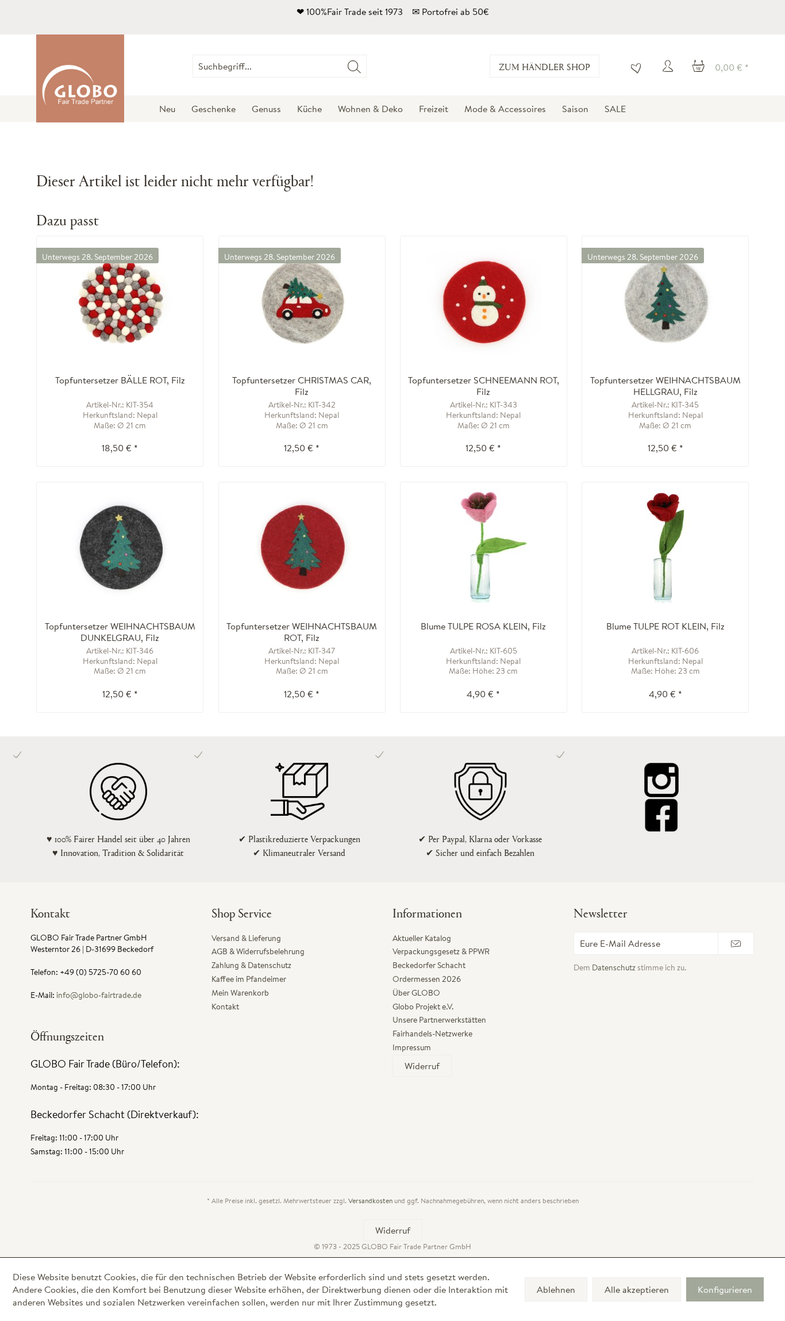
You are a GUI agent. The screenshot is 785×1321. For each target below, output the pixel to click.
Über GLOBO (416, 993)
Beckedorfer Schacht (428, 965)
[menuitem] (366, 66)
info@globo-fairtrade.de (98, 995)
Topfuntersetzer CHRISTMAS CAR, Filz (301, 385)
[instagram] (661, 780)
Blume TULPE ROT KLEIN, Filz (665, 626)
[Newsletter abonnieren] (736, 943)
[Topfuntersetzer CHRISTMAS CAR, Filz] (302, 299)
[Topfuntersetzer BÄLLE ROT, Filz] (120, 299)
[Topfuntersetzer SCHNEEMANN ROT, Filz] (483, 299)
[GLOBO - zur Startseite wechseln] (80, 78)
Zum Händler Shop (544, 66)
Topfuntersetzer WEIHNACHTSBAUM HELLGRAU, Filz (665, 385)
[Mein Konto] (669, 66)
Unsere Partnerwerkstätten (439, 1020)
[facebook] (661, 814)
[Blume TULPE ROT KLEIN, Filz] (665, 545)
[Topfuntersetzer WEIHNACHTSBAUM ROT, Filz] (302, 545)
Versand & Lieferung (246, 938)
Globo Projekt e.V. (422, 1006)
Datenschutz (614, 967)
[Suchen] (354, 66)
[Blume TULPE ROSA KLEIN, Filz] (483, 545)
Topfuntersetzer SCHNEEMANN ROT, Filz (483, 385)
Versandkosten (370, 1200)
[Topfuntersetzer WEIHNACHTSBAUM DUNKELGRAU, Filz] (120, 545)
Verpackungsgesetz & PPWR (441, 951)
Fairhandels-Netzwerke (432, 1033)
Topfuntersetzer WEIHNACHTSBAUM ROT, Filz (301, 631)
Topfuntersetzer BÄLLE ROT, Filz (120, 380)
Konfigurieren (725, 1289)
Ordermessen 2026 (426, 979)
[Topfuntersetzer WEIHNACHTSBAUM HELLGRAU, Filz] (665, 299)
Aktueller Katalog (421, 938)
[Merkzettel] (633, 66)
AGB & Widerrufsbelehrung (258, 951)
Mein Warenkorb (240, 993)
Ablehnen (556, 1289)
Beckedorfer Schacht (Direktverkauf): (114, 1114)
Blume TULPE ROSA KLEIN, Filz (483, 626)
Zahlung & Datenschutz (251, 965)
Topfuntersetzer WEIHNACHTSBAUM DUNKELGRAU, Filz (120, 631)
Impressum (411, 1047)
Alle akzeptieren (637, 1289)
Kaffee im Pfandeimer (248, 979)
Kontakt (225, 1006)
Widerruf (422, 1065)
